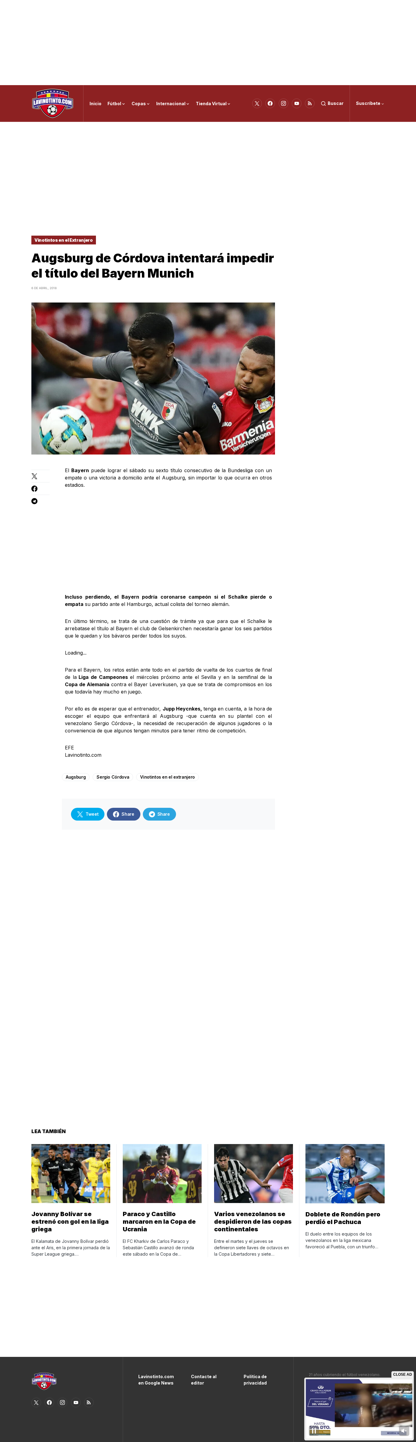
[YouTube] (296, 103)
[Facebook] (270, 103)
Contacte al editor (204, 1379)
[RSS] (310, 103)
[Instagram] (283, 103)
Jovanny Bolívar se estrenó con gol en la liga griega (70, 1221)
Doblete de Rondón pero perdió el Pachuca (342, 1218)
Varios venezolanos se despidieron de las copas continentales (253, 1221)
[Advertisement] (208, 42)
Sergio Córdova (113, 777)
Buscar (336, 103)
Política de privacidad (255, 1379)
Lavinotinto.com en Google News (155, 1379)
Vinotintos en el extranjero (167, 777)
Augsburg (76, 777)
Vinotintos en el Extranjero (63, 240)
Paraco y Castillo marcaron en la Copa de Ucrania (159, 1221)
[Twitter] (257, 103)
